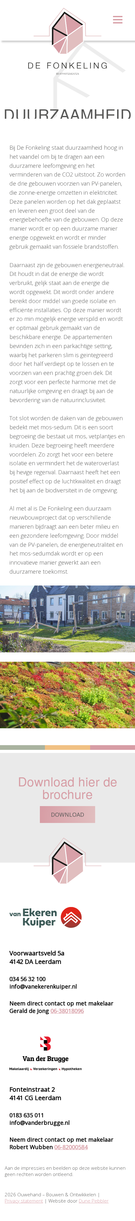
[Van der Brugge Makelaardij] (45, 1053)
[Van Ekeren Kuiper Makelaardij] (45, 917)
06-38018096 (67, 1010)
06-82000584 (71, 1147)
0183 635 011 (26, 1115)
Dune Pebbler (94, 1201)
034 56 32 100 (27, 979)
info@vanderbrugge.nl (39, 1122)
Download (67, 814)
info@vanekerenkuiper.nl (43, 986)
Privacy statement (24, 1201)
